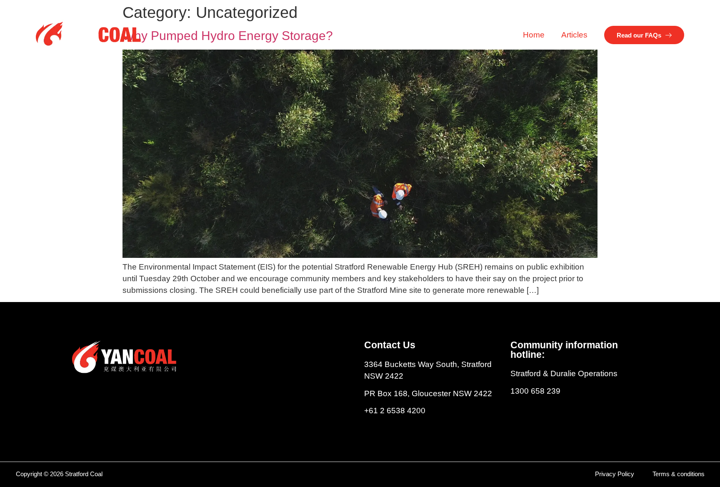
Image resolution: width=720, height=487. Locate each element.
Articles (574, 34)
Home (534, 34)
